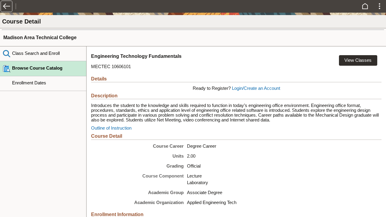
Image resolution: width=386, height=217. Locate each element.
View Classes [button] (358, 60)
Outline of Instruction (111, 128)
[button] (6, 6)
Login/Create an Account (256, 88)
